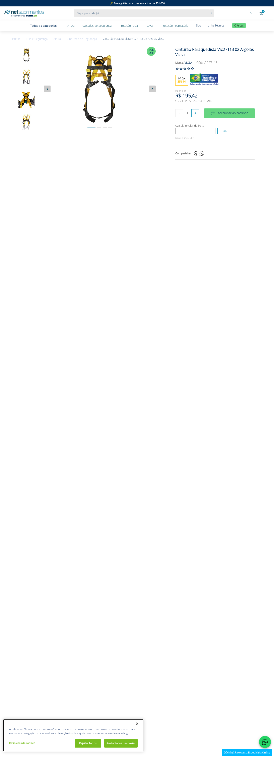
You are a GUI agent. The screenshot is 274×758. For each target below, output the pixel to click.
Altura (57, 39)
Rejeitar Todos (87, 743)
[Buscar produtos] (212, 13)
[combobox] (144, 13)
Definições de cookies (22, 743)
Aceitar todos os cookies (121, 743)
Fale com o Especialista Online (247, 752)
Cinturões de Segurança (82, 39)
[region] (73, 735)
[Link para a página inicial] (19, 39)
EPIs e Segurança (37, 39)
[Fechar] (137, 723)
